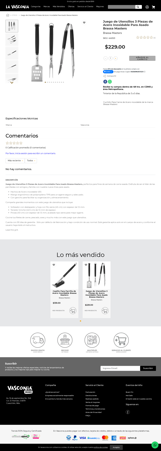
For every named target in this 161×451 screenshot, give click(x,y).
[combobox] (124, 7)
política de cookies (101, 447)
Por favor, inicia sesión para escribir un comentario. (31, 153)
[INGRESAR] (147, 7)
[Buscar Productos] (138, 7)
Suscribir (11, 363)
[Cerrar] (116, 447)
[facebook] (105, 82)
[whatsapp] (110, 82)
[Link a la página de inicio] (8, 15)
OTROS (14, 15)
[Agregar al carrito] (72, 310)
